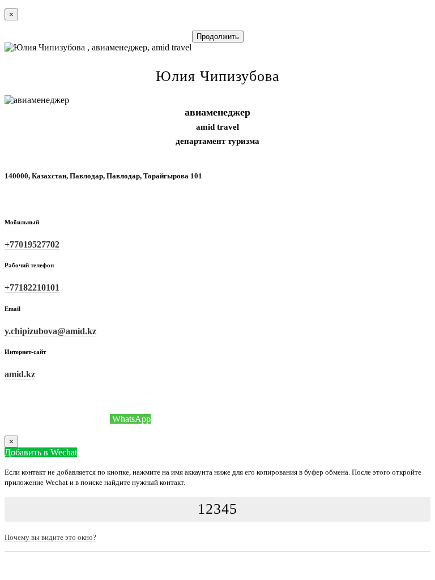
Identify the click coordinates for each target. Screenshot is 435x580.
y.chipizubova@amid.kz (50, 331)
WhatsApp (130, 419)
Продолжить (218, 36)
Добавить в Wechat (41, 452)
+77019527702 (32, 244)
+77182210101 (32, 287)
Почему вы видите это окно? (50, 537)
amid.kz (20, 374)
